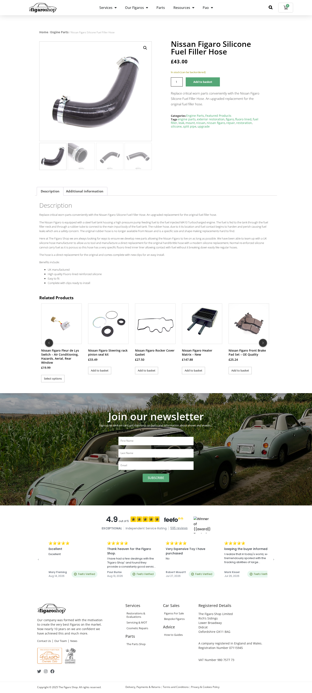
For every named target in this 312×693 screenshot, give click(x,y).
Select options (53, 378)
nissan (200, 123)
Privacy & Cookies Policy (205, 687)
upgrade (204, 126)
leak (181, 123)
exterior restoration (211, 119)
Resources (181, 7)
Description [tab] (50, 191)
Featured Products (218, 116)
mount (190, 123)
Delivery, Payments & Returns (142, 687)
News (73, 641)
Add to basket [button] (99, 370)
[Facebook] (52, 671)
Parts (160, 7)
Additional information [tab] (84, 191)
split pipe (189, 126)
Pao (206, 7)
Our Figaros (134, 7)
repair (230, 123)
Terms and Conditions (176, 687)
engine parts (187, 119)
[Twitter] (39, 671)
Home (43, 32)
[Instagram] (46, 671)
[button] (145, 48)
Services (105, 7)
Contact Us (44, 641)
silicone (176, 126)
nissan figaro (216, 123)
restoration (244, 123)
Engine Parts (59, 32)
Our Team (60, 641)
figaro (230, 119)
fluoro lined (243, 119)
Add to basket (202, 82)
